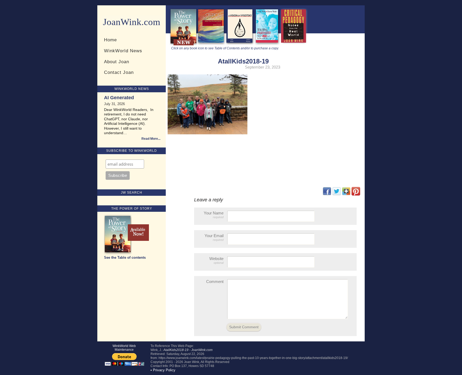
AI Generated (119, 97)
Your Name (214, 215)
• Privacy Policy (163, 370)
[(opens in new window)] (356, 194)
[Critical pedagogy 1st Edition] (293, 44)
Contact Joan (119, 72)
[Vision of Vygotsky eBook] (239, 44)
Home (110, 39)
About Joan (116, 61)
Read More (149, 139)
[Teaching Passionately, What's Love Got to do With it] (267, 44)
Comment (215, 281)
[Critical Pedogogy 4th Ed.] (211, 44)
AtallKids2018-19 (243, 61)
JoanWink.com (131, 22)
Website (216, 260)
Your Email (214, 237)
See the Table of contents (125, 258)
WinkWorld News (123, 50)
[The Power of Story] (183, 44)
